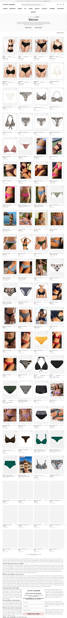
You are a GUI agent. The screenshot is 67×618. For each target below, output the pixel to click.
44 (33, 82)
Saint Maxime (37, 327)
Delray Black (52, 58)
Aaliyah (19, 327)
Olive (19, 254)
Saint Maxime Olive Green (23, 476)
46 (33, 132)
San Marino (36, 157)
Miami (19, 375)
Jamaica (20, 181)
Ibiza (51, 206)
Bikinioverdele (28, 27)
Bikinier (37, 17)
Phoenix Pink (52, 181)
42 (48, 82)
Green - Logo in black (7, 402)
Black (35, 303)
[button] (22, 4)
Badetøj (32, 17)
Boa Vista (52, 401)
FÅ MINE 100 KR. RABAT (33, 614)
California (5, 157)
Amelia (35, 278)
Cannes (51, 82)
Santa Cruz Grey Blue (38, 206)
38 (64, 475)
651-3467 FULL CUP (7, 230)
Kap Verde (36, 426)
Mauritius (20, 230)
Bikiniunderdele (38, 27)
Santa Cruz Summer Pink (23, 206)
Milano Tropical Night (7, 303)
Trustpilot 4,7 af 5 (46, 1)
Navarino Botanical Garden (39, 450)
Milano (35, 525)
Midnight (4, 501)
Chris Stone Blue (6, 278)
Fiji (50, 157)
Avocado (4, 525)
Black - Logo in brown (38, 377)
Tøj (29, 17)
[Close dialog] (44, 590)
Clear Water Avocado (22, 401)
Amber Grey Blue (53, 254)
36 (64, 132)
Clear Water (20, 303)
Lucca (51, 327)
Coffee (4, 452)
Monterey (36, 477)
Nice (19, 108)
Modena (51, 303)
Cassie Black (5, 58)
